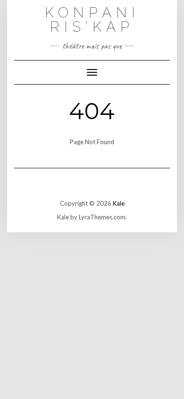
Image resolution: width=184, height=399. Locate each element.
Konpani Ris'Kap (92, 19)
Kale (119, 203)
